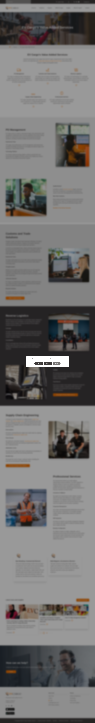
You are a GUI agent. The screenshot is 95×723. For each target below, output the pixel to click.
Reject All (48, 363)
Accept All (38, 363)
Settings (56, 363)
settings (65, 360)
